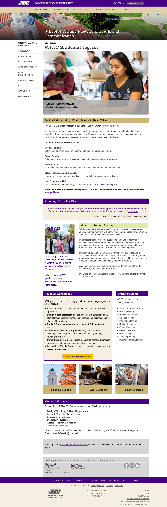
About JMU (119, 486)
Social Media (113, 480)
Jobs (103, 480)
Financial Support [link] (27, 56)
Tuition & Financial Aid (105, 10)
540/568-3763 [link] (76, 466)
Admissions (41, 10)
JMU (46, 42)
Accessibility (91, 480)
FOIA (147, 490)
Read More (50, 110)
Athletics (126, 10)
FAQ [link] (20, 86)
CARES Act (145, 493)
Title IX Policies (143, 496)
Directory (67, 480)
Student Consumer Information (138, 499)
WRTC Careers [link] (25, 62)
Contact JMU (97, 496)
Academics (57, 10)
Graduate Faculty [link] (27, 67)
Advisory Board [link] (26, 80)
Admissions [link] (24, 51)
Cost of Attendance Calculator (74, 445)
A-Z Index (55, 480)
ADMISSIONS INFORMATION (77, 356)
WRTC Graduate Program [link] (27, 44)
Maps (125, 480)
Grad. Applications (97, 486)
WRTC (53, 42)
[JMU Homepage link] (54, 497)
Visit (87, 10)
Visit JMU (109, 486)
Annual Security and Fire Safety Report (135, 501)
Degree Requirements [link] (25, 73)
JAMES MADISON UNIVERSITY (137, 504)
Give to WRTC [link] (25, 96)
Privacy (78, 480)
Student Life (74, 10)
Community (135, 480)
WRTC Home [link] (24, 91)
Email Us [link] (74, 464)
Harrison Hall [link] (50, 464)
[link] (126, 467)
